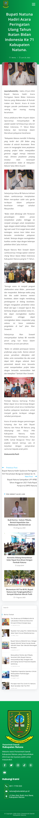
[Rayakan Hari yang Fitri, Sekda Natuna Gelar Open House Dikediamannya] (5, 633)
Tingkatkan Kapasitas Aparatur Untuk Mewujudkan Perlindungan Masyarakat (23, 673)
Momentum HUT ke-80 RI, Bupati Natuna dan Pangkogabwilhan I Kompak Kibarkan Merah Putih (19, 591)
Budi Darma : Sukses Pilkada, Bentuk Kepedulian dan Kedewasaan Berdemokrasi (19, 522)
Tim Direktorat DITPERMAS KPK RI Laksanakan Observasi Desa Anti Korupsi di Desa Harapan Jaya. (22, 620)
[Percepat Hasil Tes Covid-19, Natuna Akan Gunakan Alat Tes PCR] (5, 685)
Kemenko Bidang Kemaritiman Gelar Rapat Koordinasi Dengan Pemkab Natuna (19, 560)
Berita (14, 58)
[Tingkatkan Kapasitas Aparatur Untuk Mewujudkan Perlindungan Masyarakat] (5, 674)
